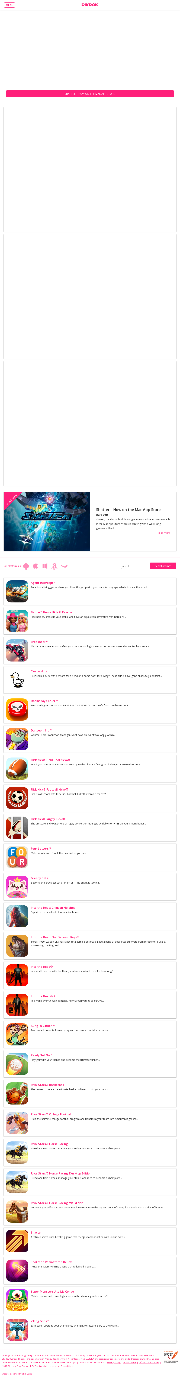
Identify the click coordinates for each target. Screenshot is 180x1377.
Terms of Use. (129, 1362)
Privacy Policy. (114, 1362)
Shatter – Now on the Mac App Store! (90, 93)
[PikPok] (90, 5)
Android (26, 566)
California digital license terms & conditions (52, 1366)
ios (35, 566)
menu (10, 5)
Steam (64, 566)
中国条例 (6, 1366)
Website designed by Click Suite (17, 1373)
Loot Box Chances (20, 1366)
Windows (45, 566)
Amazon (54, 566)
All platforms (11, 566)
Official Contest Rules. (149, 1362)
